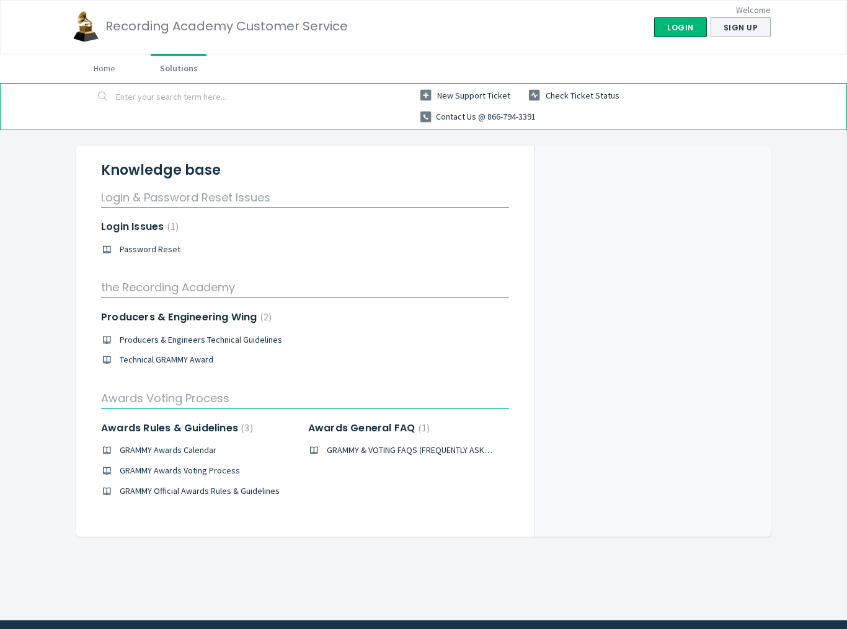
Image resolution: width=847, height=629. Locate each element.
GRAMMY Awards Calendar (168, 449)
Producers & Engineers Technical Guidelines (201, 339)
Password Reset (150, 249)
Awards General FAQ (367, 428)
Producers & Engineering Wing (184, 317)
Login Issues (138, 226)
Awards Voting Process (165, 398)
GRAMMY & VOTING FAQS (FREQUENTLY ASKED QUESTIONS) (434, 449)
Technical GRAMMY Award (166, 359)
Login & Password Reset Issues (185, 197)
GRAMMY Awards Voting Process (180, 470)
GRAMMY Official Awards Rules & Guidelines (200, 490)
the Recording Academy (168, 287)
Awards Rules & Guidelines (175, 428)
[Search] (103, 97)
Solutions (179, 68)
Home (104, 68)
